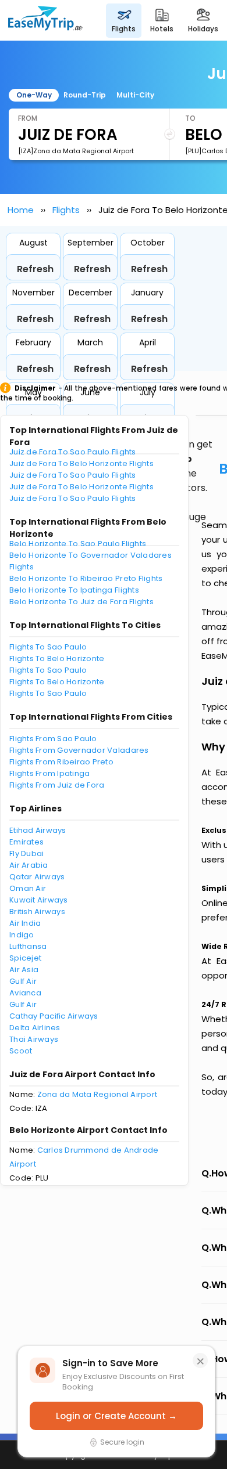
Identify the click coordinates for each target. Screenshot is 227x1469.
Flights (66, 210)
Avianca (25, 992)
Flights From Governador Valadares (79, 750)
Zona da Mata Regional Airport (97, 1094)
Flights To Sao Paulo (48, 646)
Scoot (20, 1050)
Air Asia (23, 969)
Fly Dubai (26, 853)
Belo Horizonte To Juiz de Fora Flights (81, 601)
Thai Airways (33, 1039)
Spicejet (25, 957)
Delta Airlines (35, 1027)
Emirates (26, 841)
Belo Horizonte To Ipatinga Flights (74, 589)
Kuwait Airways (38, 899)
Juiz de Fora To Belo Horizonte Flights (81, 463)
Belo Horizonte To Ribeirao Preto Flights (85, 578)
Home (21, 210)
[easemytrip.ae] (45, 20)
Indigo (21, 934)
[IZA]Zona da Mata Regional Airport (76, 151)
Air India (25, 923)
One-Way (34, 95)
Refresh (35, 269)
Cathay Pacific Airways (53, 1016)
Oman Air (27, 888)
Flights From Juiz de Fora (57, 785)
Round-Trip (84, 95)
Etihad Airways (37, 830)
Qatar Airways (37, 876)
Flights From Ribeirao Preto (61, 761)
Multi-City (135, 95)
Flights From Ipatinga (49, 773)
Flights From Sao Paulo (53, 738)
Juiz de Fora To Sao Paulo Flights (72, 451)
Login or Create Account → (116, 1416)
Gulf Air (23, 981)
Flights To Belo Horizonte (57, 658)
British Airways (37, 911)
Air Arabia (28, 865)
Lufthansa (28, 946)
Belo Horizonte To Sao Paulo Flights (77, 543)
